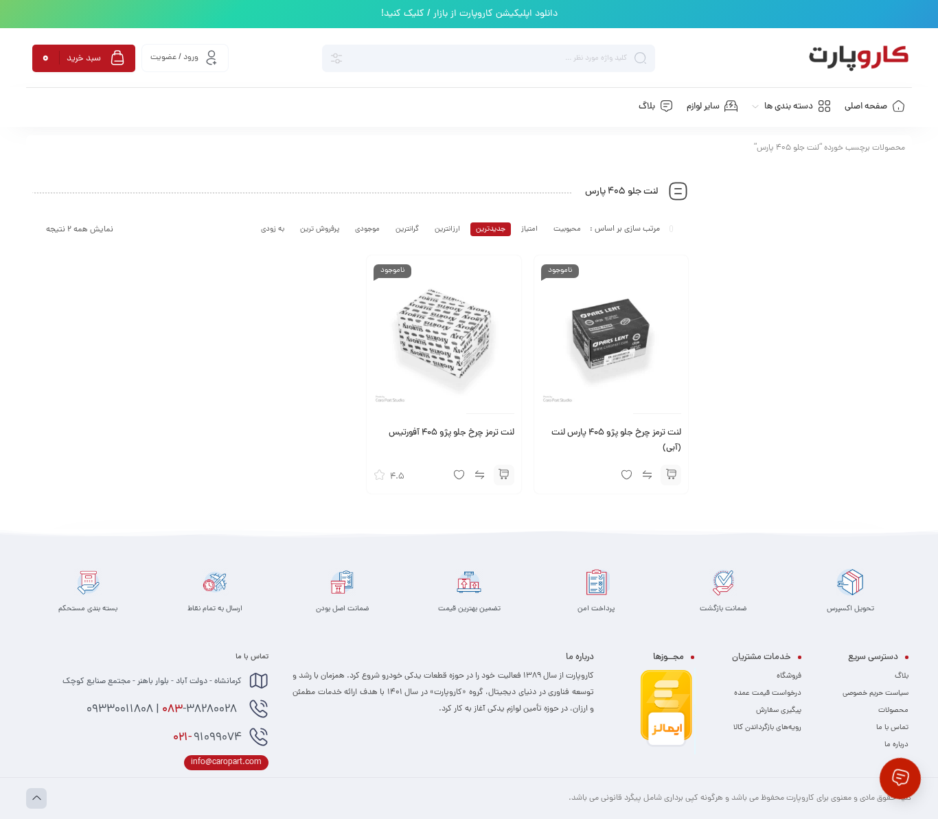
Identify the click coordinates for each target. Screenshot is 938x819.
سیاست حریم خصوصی (875, 693)
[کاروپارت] (858, 58)
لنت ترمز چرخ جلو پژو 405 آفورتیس (451, 433)
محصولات (893, 710)
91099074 (207, 738)
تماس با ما (892, 727)
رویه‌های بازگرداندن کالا (767, 727)
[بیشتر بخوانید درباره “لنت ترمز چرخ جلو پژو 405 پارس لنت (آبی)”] (671, 475)
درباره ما (896, 744)
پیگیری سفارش (778, 710)
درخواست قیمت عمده (767, 693)
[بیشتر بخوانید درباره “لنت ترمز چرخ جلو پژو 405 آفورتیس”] (504, 475)
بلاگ (901, 676)
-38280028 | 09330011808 (163, 710)
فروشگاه (789, 676)
